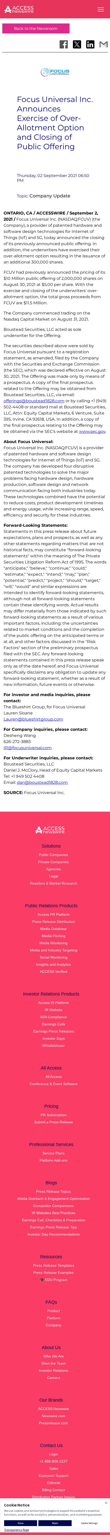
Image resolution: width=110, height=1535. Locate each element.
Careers (53, 1378)
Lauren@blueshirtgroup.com (33, 719)
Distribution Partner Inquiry (53, 1497)
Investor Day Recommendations (54, 1234)
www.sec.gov (92, 431)
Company (53, 1325)
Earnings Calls (53, 1024)
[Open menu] (100, 9)
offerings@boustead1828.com (34, 400)
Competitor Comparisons (53, 1206)
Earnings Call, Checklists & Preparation (53, 1220)
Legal (53, 876)
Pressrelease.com (53, 1423)
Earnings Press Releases (53, 1031)
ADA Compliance (53, 1017)
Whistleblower (53, 1045)
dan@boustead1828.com (42, 782)
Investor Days (53, 1038)
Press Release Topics (53, 1191)
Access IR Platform (53, 1003)
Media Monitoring (53, 943)
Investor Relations (53, 1370)
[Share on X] (77, 44)
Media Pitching (53, 936)
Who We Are (53, 1356)
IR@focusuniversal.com (28, 747)
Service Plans (53, 1153)
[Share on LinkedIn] (90, 44)
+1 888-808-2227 (53, 1461)
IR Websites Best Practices (53, 1213)
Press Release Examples (53, 1272)
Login (53, 1454)
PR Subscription (54, 1115)
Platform (53, 1318)
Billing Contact (53, 1490)
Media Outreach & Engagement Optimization (53, 1199)
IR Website (53, 1010)
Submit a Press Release (53, 1122)
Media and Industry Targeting (53, 950)
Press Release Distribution (53, 922)
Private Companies (53, 862)
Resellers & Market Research (53, 883)
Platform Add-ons (54, 1160)
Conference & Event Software (54, 1084)
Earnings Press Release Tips (53, 1227)
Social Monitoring (54, 957)
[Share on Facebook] (64, 44)
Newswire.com (53, 1416)
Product (53, 1311)
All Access (54, 1077)
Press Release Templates (53, 1265)
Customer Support (53, 1476)
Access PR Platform (54, 914)
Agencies (53, 869)
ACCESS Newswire (53, 1409)
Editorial (53, 1483)
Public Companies (53, 855)
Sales (53, 1468)
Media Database (53, 929)
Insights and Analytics (53, 964)
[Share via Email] (104, 44)
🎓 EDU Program (54, 1280)
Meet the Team (53, 1363)
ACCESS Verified (53, 972)
